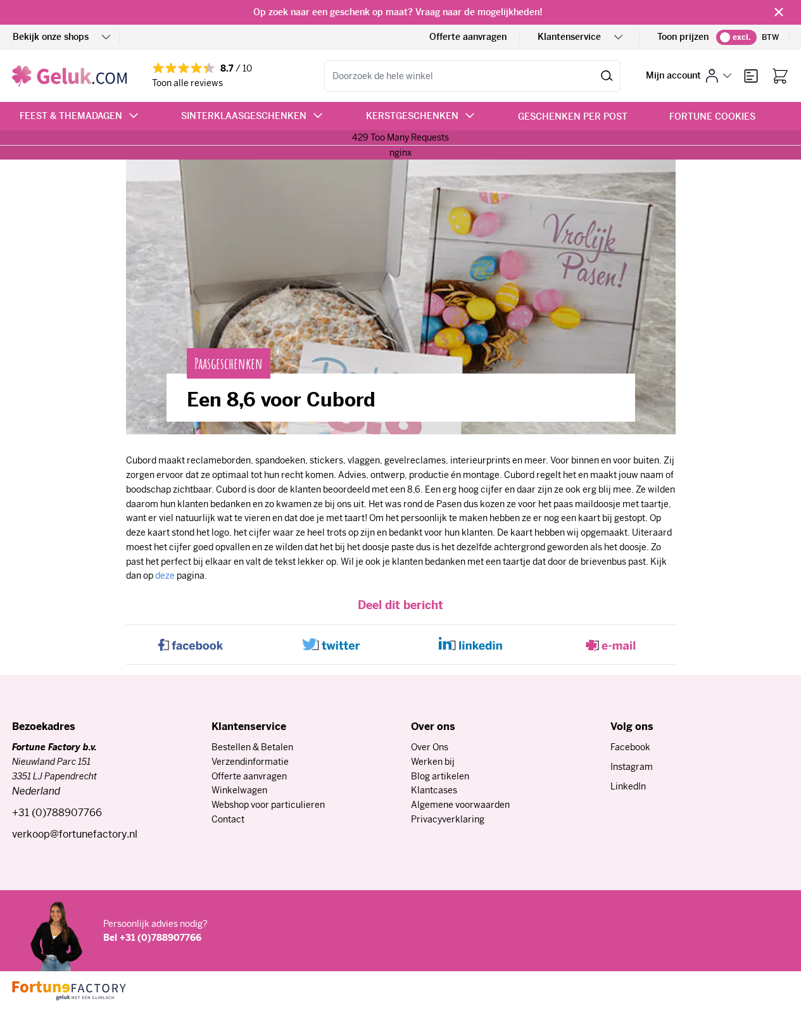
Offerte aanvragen (468, 36)
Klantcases (434, 790)
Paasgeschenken (228, 363)
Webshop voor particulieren (268, 804)
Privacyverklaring (447, 819)
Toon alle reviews (187, 83)
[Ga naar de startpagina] (69, 76)
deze (165, 575)
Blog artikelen (440, 776)
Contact (227, 819)
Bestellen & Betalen (252, 747)
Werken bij (433, 761)
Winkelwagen (239, 790)
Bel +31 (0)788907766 (152, 937)
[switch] (736, 37)
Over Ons (429, 747)
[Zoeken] (607, 76)
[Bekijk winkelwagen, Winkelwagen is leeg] (780, 75)
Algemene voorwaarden (460, 804)
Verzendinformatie (250, 761)
